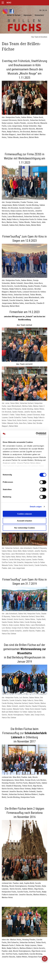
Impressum (28, 15)
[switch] (42, 482)
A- (46, 10)
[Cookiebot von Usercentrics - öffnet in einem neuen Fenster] (35, 433)
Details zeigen (36, 507)
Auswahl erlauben (24, 521)
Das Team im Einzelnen (39, 37)
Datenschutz (39, 15)
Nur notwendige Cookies (24, 528)
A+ (40, 10)
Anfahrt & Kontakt (14, 15)
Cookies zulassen (24, 514)
